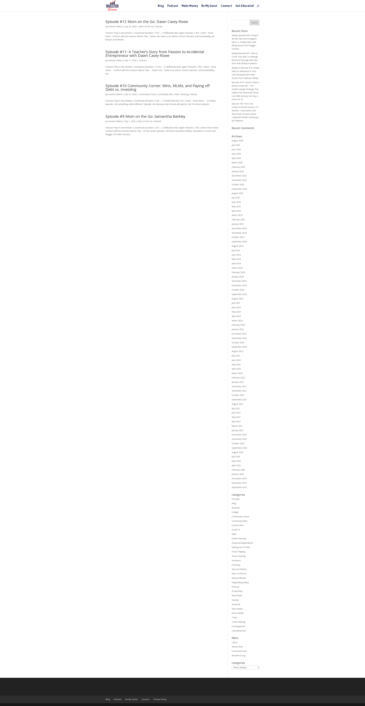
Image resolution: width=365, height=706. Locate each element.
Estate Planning (239, 538)
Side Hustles (237, 608)
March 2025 (237, 215)
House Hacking (239, 556)
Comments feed (239, 651)
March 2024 (237, 267)
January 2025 (238, 224)
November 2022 (239, 338)
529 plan (236, 499)
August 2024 (237, 246)
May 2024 (236, 259)
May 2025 (236, 206)
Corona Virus (238, 525)
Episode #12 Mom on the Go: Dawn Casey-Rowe (147, 21)
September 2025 (239, 189)
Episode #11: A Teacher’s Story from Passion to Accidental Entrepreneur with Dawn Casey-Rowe (155, 53)
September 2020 (239, 447)
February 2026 (238, 167)
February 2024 (238, 272)
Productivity (237, 591)
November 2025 (239, 180)
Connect (226, 6)
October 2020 (238, 443)
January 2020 (238, 474)
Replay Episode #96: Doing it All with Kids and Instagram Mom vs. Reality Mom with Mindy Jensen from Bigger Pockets (245, 42)
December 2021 (239, 386)
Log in (234, 642)
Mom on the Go (146, 26)
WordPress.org (238, 655)
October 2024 (238, 237)
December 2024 (239, 228)
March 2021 (237, 426)
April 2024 (236, 263)
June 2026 (236, 149)
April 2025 (236, 210)
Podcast (172, 6)
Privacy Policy (160, 699)
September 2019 (239, 487)
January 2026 (238, 171)
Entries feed (237, 646)
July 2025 (236, 197)
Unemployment (239, 630)
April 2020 (236, 465)
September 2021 (239, 399)
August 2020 (237, 452)
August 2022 (237, 351)
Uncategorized (238, 626)
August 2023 (237, 298)
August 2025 (237, 193)
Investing (184, 94)
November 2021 (239, 390)
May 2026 (236, 153)
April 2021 (236, 421)
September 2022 (239, 346)
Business (236, 507)
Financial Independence (242, 543)
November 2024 (239, 232)
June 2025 (236, 202)
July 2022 (236, 355)
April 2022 (236, 368)
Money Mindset (239, 578)
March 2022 (237, 373)
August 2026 (237, 140)
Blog (161, 6)
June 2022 (236, 360)
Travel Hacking (238, 621)
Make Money (190, 6)
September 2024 (239, 241)
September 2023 (239, 294)
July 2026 (236, 145)
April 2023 (236, 316)
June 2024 (236, 254)
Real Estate (237, 595)
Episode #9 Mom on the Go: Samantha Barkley (145, 116)
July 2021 (236, 408)
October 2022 (238, 342)
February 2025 (238, 219)
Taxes (234, 617)
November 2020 (239, 439)
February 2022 (238, 377)
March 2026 (237, 162)
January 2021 (238, 430)
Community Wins (165, 94)
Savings (235, 600)
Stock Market (238, 613)
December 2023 (239, 281)
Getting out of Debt (241, 547)
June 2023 (236, 307)
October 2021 (238, 395)
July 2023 (236, 303)
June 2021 (236, 412)
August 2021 (237, 404)
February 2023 (238, 325)
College (235, 512)
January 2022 (238, 382)
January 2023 (238, 329)
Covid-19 (236, 529)
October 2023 (238, 289)
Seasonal (236, 604)
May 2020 (236, 461)
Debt (176, 94)
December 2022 (239, 333)
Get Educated (245, 6)
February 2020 (238, 469)
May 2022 (236, 364)
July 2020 (236, 456)
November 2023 (239, 285)
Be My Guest (209, 6)
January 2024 (238, 276)
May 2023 (236, 311)
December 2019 (239, 478)
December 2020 (239, 434)
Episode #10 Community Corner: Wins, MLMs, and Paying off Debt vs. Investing (158, 87)
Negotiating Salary (240, 582)
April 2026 (236, 158)
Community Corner (147, 94)
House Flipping (238, 551)
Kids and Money (239, 569)
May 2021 (236, 417)
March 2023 (237, 320)
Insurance (236, 560)
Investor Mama (115, 26)
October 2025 (238, 184)
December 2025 (239, 175)
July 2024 (236, 250)
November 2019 (239, 483)
